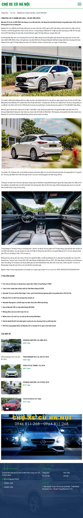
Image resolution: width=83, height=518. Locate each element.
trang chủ (4, 13)
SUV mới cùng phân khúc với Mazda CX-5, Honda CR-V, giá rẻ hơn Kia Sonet (29, 326)
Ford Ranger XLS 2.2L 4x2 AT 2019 (36, 357)
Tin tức (12, 13)
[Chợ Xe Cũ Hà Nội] (19, 4)
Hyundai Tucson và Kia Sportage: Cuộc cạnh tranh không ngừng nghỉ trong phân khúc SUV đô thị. (37, 293)
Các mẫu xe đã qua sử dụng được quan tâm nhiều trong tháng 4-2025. (27, 284)
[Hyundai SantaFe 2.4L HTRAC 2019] (11, 387)
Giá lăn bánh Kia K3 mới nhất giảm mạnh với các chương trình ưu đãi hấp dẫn (29, 321)
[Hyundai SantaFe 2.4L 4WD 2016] (11, 345)
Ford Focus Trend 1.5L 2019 (34, 365)
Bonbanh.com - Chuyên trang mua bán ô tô (57, 489)
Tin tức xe (46, 476)
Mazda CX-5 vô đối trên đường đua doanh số (18, 298)
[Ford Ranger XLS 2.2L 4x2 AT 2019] (11, 358)
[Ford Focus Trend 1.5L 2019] (11, 371)
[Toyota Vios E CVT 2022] (11, 404)
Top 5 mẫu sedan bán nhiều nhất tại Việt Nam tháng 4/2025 (23, 288)
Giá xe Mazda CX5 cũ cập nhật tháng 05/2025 (18, 307)
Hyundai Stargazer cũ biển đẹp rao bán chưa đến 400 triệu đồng (25, 302)
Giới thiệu (66, 473)
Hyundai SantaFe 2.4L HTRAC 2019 (36, 382)
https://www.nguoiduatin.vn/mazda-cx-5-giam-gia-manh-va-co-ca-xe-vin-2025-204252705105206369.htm (42, 269)
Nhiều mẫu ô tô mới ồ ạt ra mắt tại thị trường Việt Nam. (22, 316)
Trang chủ (45, 473)
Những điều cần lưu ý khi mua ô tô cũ (16, 312)
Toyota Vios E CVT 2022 (32, 399)
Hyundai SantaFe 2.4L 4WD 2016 (35, 340)
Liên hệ (65, 476)
